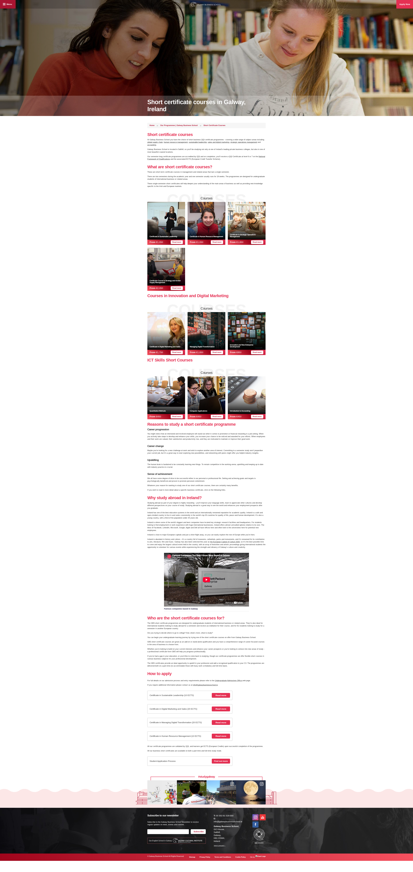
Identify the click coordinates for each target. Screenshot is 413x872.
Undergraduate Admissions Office (228, 681)
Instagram (255, 817)
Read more (176, 242)
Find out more (221, 761)
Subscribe (199, 831)
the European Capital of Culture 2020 (225, 542)
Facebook (255, 824)
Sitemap (192, 857)
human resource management (176, 142)
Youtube (263, 817)
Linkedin (263, 824)
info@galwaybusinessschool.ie (205, 685)
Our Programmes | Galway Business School (179, 125)
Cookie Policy (240, 857)
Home (151, 125)
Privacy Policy (205, 857)
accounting (151, 145)
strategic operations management (243, 142)
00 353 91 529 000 (224, 816)
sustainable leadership (198, 142)
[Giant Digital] (260, 857)
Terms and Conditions (222, 857)
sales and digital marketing (218, 142)
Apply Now (404, 4)
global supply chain (155, 142)
